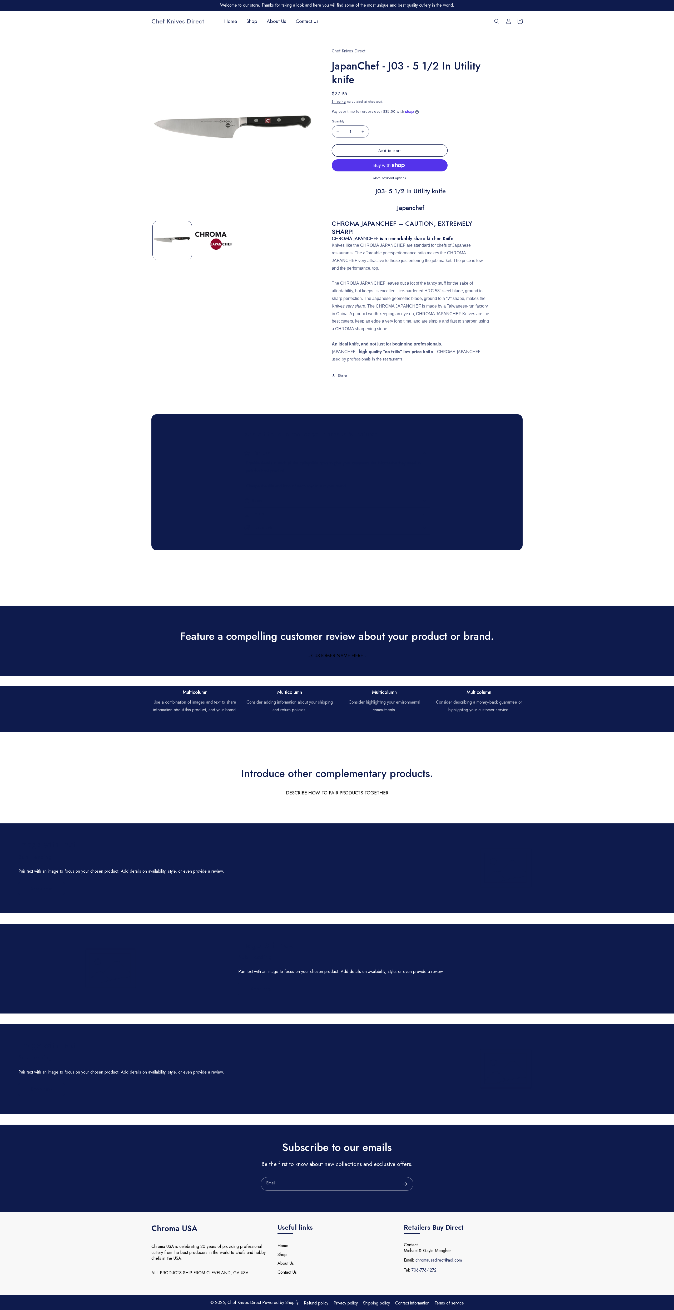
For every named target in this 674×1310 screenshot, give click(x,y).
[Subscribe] (405, 1184)
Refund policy (316, 1303)
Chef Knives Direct (244, 1302)
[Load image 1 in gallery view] (172, 240)
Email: (409, 1260)
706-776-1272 (424, 1270)
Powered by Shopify (280, 1302)
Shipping (339, 101)
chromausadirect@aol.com (438, 1260)
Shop (282, 1255)
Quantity (338, 121)
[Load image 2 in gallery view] (213, 240)
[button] (497, 21)
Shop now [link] (41, 888)
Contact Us (287, 1272)
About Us (285, 1263)
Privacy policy (346, 1303)
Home (282, 1246)
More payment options (389, 178)
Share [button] (342, 375)
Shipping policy (376, 1303)
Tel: (407, 1270)
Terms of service (449, 1303)
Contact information (412, 1303)
